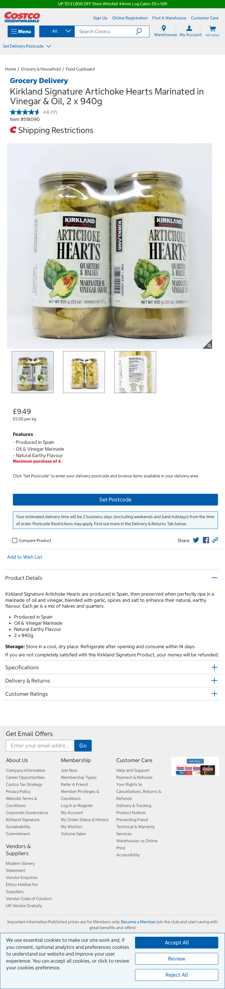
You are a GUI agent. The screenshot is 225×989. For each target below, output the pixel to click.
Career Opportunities (25, 777)
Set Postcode (115, 499)
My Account (72, 812)
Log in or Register (77, 805)
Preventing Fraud (132, 819)
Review (176, 958)
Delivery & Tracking (133, 805)
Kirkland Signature (23, 819)
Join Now (69, 770)
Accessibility (128, 854)
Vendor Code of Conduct (29, 898)
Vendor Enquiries (22, 877)
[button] (142, 31)
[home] (22, 17)
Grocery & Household (41, 69)
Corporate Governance (27, 812)
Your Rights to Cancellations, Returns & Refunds (138, 791)
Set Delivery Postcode (24, 46)
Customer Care (134, 760)
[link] (196, 540)
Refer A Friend (74, 784)
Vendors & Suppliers (18, 850)
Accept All (177, 942)
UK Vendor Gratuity (24, 905)
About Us (17, 760)
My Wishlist (71, 826)
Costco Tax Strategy (24, 784)
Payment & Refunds (134, 777)
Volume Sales (73, 833)
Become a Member (138, 921)
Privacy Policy (18, 791)
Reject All (177, 974)
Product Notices (131, 812)
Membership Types (79, 777)
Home (10, 69)
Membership (76, 760)
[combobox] (57, 31)
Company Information (25, 770)
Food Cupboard (80, 69)
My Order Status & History (85, 819)
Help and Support (132, 770)
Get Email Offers (29, 734)
